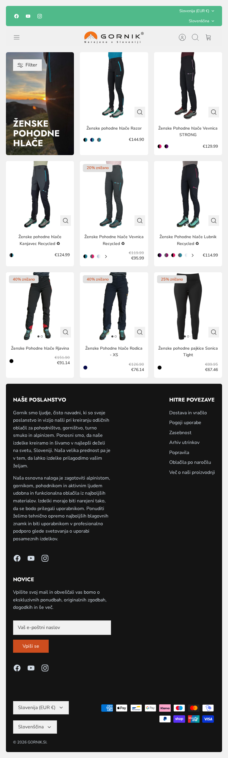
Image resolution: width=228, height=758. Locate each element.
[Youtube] (28, 16)
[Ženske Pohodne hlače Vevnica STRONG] (188, 86)
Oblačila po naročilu (190, 462)
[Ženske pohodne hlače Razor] (114, 86)
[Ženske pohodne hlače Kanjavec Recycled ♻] (40, 195)
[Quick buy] (139, 112)
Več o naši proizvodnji (192, 472)
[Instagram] (39, 16)
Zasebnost (180, 432)
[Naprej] (151, 16)
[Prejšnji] (76, 16)
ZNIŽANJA (122, 16)
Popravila (179, 452)
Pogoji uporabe (185, 422)
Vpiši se (31, 646)
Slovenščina (199, 21)
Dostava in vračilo (188, 413)
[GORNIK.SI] (114, 37)
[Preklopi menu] (19, 37)
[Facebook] (16, 16)
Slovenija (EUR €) (194, 11)
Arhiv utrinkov (184, 442)
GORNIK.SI (37, 742)
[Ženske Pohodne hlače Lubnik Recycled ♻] (188, 195)
